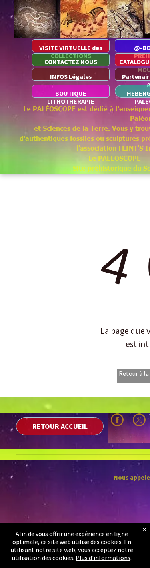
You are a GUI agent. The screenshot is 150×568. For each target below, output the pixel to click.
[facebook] (117, 420)
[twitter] (139, 420)
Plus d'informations (103, 558)
